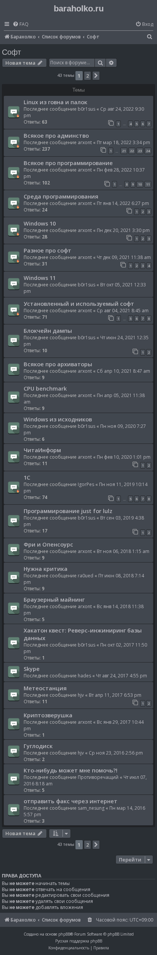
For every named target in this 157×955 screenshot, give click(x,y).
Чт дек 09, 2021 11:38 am (124, 257)
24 (148, 150)
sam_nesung (91, 808)
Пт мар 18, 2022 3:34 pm (123, 142)
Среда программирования (61, 196)
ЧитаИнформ (42, 450)
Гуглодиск (38, 746)
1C (27, 477)
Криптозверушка (48, 715)
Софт (11, 52)
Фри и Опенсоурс (48, 544)
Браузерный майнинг (54, 599)
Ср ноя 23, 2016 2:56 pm (116, 753)
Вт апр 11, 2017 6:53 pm (115, 695)
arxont (85, 142)
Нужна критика (45, 568)
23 (140, 150)
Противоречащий (98, 777)
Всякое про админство (56, 135)
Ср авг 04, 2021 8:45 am (123, 310)
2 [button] (87, 75)
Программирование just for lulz (68, 511)
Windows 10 (40, 223)
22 (132, 150)
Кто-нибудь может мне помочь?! (70, 770)
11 (148, 184)
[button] (96, 75)
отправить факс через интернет (70, 801)
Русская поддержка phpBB (78, 941)
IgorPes (86, 484)
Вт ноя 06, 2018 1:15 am (123, 551)
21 (124, 150)
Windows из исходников (58, 419)
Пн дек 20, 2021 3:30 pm (123, 230)
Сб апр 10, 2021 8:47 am (123, 371)
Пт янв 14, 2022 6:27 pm (123, 203)
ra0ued (85, 575)
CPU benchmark (45, 388)
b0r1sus (86, 109)
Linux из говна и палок (55, 102)
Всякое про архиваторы (58, 364)
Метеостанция (45, 688)
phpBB (64, 934)
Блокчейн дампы (48, 330)
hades (84, 675)
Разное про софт (47, 250)
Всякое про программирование (68, 163)
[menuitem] (21, 24)
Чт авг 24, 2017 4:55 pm (121, 675)
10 (140, 184)
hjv (81, 695)
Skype (32, 668)
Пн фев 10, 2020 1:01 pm (124, 457)
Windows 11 (40, 277)
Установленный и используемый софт (79, 303)
